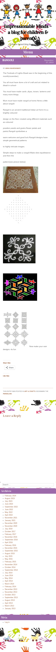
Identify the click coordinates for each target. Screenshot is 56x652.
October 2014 (10, 567)
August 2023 (10, 498)
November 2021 (11, 518)
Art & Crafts (29, 391)
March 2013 (9, 606)
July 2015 (8, 556)
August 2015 (10, 553)
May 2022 (9, 512)
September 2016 (11, 540)
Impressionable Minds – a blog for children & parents (28, 32)
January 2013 (10, 609)
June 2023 (9, 504)
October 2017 (10, 531)
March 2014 (9, 584)
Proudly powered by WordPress (15, 646)
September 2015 (11, 551)
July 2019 (8, 529)
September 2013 (11, 597)
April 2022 (9, 515)
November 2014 (11, 565)
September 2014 (11, 570)
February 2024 (10, 496)
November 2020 (11, 526)
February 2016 (10, 545)
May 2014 (9, 578)
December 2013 (11, 589)
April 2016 (9, 542)
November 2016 (11, 537)
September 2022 (11, 507)
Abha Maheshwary (13, 68)
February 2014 (10, 587)
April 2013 (9, 603)
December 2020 (11, 523)
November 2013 (11, 592)
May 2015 (9, 559)
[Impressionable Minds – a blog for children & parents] (28, 18)
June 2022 (9, 510)
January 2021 (10, 520)
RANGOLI (8, 60)
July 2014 (8, 573)
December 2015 (11, 548)
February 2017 (10, 534)
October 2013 (10, 595)
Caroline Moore (46, 646)
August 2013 (10, 600)
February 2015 (10, 562)
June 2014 (9, 575)
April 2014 (9, 581)
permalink (7, 394)
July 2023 (8, 501)
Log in (7, 622)
